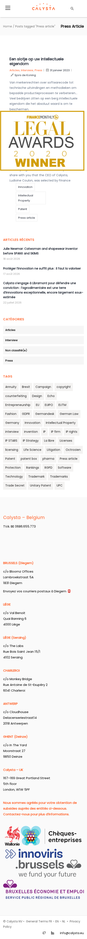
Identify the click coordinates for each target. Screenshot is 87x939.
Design (37, 396)
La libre (49, 440)
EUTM (62, 405)
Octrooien (73, 450)
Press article (26, 218)
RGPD (48, 467)
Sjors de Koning (25, 75)
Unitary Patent (40, 485)
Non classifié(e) (16, 350)
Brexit (26, 387)
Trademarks (59, 476)
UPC (60, 485)
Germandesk (44, 414)
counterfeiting (16, 396)
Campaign (43, 387)
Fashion (10, 414)
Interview (27, 70)
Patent (22, 209)
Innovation (25, 187)
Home (7, 26)
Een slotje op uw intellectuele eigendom (37, 61)
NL (63, 921)
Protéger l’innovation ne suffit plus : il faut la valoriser (42, 268)
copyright (64, 387)
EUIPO (49, 405)
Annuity (10, 387)
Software (64, 467)
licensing (11, 450)
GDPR (26, 414)
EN (57, 921)
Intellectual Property (25, 197)
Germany (12, 423)
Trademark (36, 476)
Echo (51, 396)
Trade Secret (14, 485)
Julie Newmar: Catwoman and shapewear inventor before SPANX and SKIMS (40, 251)
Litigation (53, 450)
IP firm (55, 432)
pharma (48, 459)
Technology (14, 476)
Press (38, 70)
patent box (29, 459)
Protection (13, 467)
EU (37, 405)
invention (31, 432)
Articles (15, 70)
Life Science (32, 450)
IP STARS (11, 440)
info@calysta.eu (72, 933)
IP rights (71, 432)
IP (44, 432)
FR (50, 921)
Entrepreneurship (17, 405)
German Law (69, 414)
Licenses (66, 440)
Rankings (32, 467)
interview (12, 432)
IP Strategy (31, 440)
